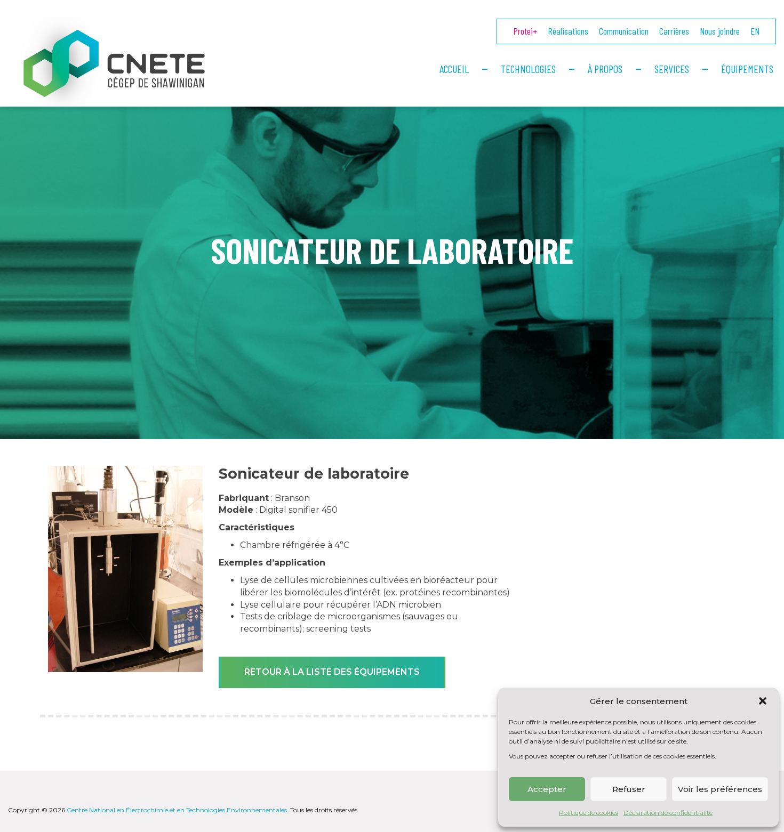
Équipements (747, 68)
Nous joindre (720, 31)
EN (754, 31)
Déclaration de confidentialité (668, 813)
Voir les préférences (720, 789)
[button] (762, 701)
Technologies (528, 68)
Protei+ (525, 31)
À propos (605, 68)
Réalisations (568, 31)
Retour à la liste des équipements (332, 672)
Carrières (674, 31)
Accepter (546, 789)
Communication (624, 31)
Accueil (454, 68)
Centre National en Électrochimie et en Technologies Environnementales (177, 810)
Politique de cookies (588, 813)
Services (671, 68)
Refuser (628, 789)
